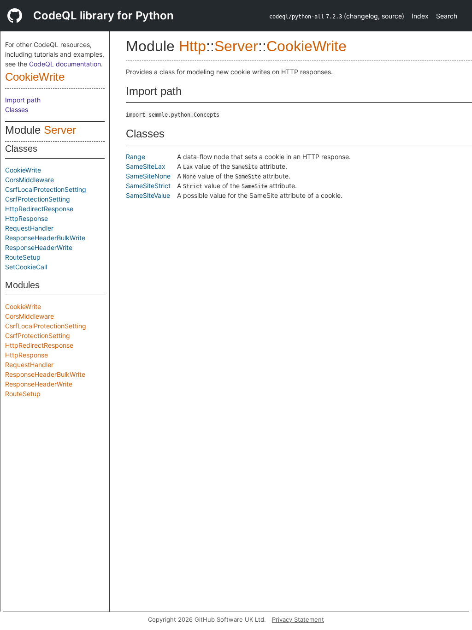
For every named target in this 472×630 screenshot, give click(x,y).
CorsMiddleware (29, 180)
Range (135, 156)
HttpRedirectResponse (39, 209)
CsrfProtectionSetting (37, 199)
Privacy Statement (298, 619)
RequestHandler (29, 228)
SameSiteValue (148, 195)
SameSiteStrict (148, 186)
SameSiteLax (145, 166)
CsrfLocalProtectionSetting (45, 189)
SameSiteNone (148, 176)
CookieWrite (35, 77)
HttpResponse (26, 218)
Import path (23, 100)
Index (420, 16)
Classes (16, 109)
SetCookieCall (26, 267)
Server (60, 130)
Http (192, 46)
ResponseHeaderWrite (38, 247)
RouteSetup (23, 257)
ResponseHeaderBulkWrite (45, 238)
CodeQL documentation (65, 64)
